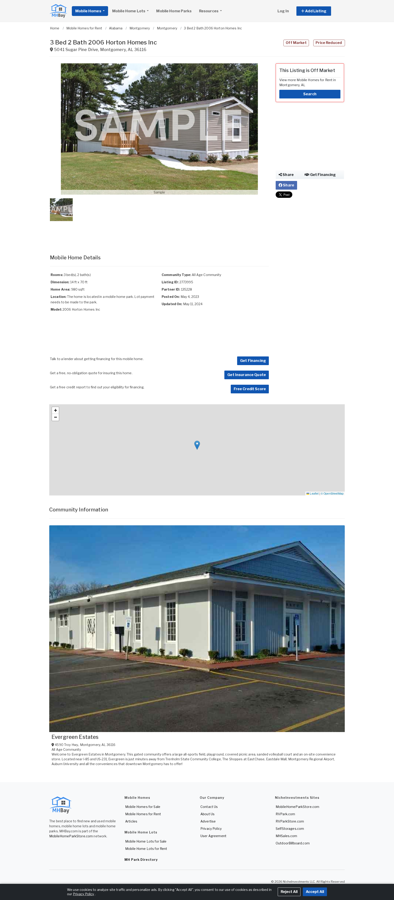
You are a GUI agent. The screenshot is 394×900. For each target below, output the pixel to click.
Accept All (315, 892)
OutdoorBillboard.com (293, 843)
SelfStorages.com (290, 828)
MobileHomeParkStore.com (71, 836)
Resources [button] (209, 11)
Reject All (289, 892)
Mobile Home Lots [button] (129, 11)
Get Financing (253, 360)
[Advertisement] (159, 233)
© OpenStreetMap (332, 493)
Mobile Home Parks (173, 11)
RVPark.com (285, 814)
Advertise (208, 821)
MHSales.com (286, 836)
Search (309, 94)
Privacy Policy (211, 828)
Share (288, 175)
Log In (283, 11)
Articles (131, 821)
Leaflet (314, 493)
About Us (207, 814)
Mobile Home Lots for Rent (146, 849)
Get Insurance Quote (246, 375)
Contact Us (209, 807)
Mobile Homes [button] (88, 11)
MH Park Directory (141, 859)
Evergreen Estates (75, 737)
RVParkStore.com (290, 821)
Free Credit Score (250, 389)
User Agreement (213, 836)
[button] (319, 11)
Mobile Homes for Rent (143, 814)
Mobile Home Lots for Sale (146, 841)
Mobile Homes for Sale (142, 807)
